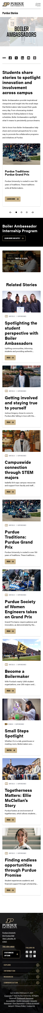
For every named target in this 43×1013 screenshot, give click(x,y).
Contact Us (31, 1006)
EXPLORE (7, 965)
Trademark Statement (25, 998)
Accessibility (10, 1001)
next (32, 212)
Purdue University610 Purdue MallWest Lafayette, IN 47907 (9, 937)
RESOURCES (8, 977)
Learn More (11, 199)
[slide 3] (26, 212)
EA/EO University (23, 1001)
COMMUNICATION (11, 983)
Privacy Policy (20, 1006)
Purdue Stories (10, 13)
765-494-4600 (8, 946)
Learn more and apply (12, 238)
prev (10, 212)
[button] (35, 58)
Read (8, 357)
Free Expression (19, 1003)
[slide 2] (21, 212)
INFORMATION (9, 971)
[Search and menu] (38, 4)
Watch (9, 750)
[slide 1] (16, 212)
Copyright (8, 996)
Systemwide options (8, 954)
